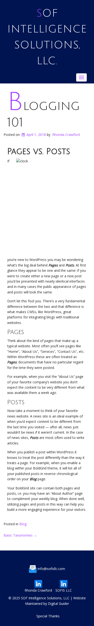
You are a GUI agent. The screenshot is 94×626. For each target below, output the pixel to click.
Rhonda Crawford (66, 134)
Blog (23, 524)
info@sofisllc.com (51, 568)
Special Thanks (48, 616)
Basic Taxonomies (20, 535)
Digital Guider (58, 603)
